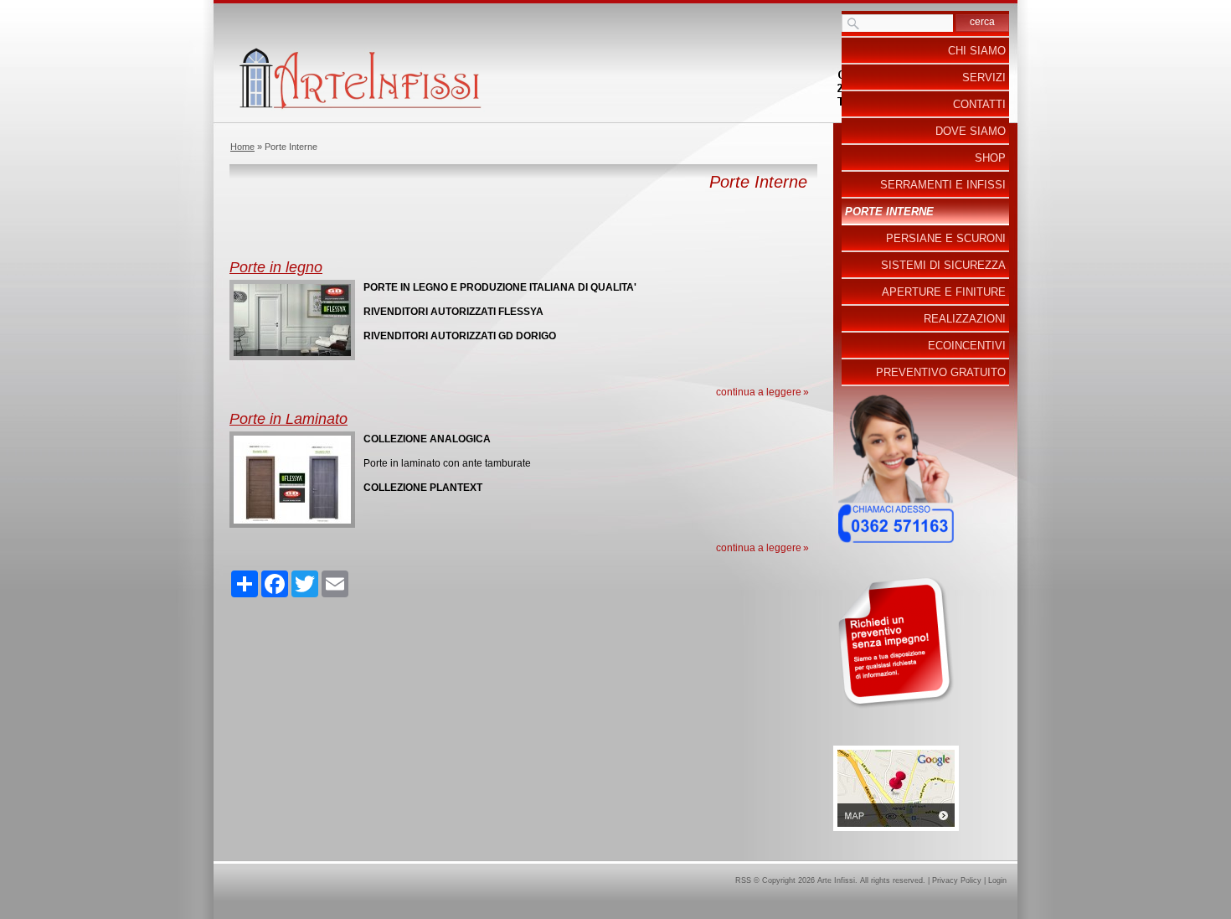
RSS (743, 880)
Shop (990, 158)
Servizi (984, 77)
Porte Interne (889, 211)
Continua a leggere (758, 392)
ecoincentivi (967, 345)
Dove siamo (970, 131)
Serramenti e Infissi (943, 184)
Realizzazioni (965, 318)
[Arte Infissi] (614, 78)
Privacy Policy (956, 880)
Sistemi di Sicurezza (943, 265)
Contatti (979, 104)
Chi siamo (977, 50)
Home (242, 147)
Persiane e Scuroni (946, 238)
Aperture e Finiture (944, 292)
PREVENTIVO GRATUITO (941, 372)
